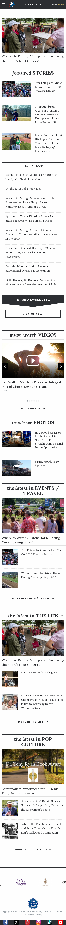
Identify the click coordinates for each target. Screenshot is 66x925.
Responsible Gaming (33, 914)
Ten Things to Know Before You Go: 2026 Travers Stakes (48, 86)
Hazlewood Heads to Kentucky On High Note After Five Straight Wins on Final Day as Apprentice (49, 440)
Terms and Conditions (53, 911)
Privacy (39, 911)
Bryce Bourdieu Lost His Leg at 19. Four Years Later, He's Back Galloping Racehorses (48, 143)
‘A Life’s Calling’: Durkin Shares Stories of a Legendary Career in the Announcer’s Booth (42, 805)
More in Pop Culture (31, 849)
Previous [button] (5, 366)
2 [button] (29, 401)
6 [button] (38, 401)
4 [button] (34, 401)
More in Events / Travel (31, 598)
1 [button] (27, 401)
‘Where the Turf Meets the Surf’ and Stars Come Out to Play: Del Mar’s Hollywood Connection (41, 828)
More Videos (31, 408)
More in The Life (31, 721)
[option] (33, 367)
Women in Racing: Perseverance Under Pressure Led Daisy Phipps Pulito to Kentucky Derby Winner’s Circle (30, 202)
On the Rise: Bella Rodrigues (23, 188)
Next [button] (61, 366)
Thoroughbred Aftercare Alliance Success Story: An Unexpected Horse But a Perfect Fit (48, 114)
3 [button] (32, 401)
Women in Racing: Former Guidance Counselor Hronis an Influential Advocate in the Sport (31, 234)
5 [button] (36, 401)
